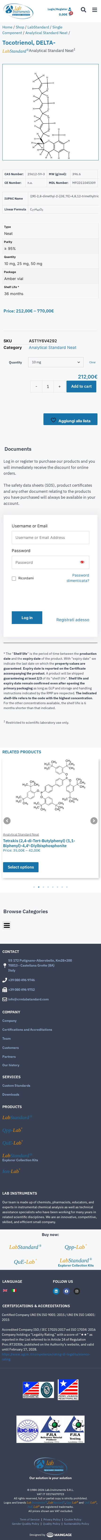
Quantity (15, 362)
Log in (27, 617)
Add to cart (81, 386)
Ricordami (26, 578)
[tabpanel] (50, 818)
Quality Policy (51, 1523)
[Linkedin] (56, 1291)
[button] (7, 820)
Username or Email (29, 526)
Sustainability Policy (76, 1523)
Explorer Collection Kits (20, 1160)
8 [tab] (67, 887)
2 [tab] (38, 887)
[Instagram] (77, 1291)
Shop (20, 27)
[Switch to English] (5, 1290)
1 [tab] (34, 887)
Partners (9, 1056)
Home (7, 27)
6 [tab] (57, 887)
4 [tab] (48, 887)
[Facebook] (66, 1291)
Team (6, 1038)
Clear (92, 362)
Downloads (10, 1094)
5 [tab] (52, 887)
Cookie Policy (72, 1519)
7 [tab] (62, 887)
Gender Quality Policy (25, 1523)
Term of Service (30, 1519)
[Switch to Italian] (14, 1290)
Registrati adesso (72, 619)
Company (9, 1021)
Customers (10, 1048)
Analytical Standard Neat (46, 32)
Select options (21, 867)
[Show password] (82, 562)
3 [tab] (43, 887)
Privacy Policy (52, 1519)
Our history (10, 1065)
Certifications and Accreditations (27, 1029)
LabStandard (38, 27)
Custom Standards (16, 1085)
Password (21, 550)
